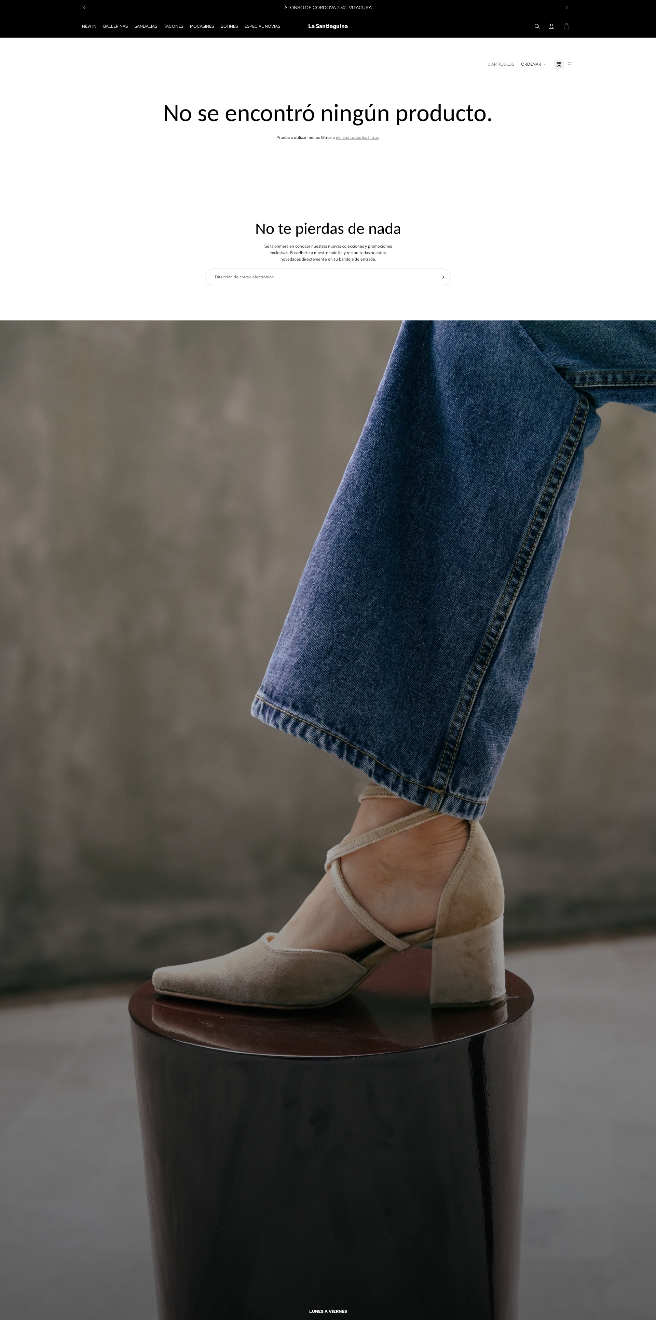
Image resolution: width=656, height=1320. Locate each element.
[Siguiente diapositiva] (566, 7)
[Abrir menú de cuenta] (551, 26)
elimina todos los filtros (357, 137)
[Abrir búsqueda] (537, 26)
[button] (534, 64)
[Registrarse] (442, 277)
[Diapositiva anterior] (84, 7)
